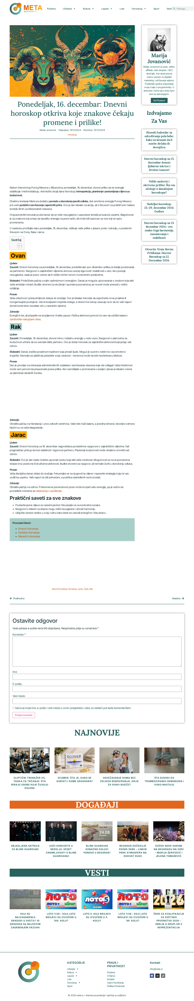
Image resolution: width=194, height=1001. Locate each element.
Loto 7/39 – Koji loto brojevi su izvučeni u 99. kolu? (133, 917)
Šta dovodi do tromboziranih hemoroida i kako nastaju (164, 781)
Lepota (105, 8)
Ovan (86, 589)
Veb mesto (18, 696)
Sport (156, 8)
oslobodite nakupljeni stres (25, 319)
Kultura (86, 8)
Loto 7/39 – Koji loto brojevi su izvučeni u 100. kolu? (61, 917)
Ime (14, 672)
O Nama (111, 975)
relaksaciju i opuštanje (49, 491)
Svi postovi (159, 100)
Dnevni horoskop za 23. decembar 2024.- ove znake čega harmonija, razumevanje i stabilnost (159, 230)
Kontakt (110, 979)
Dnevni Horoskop (28, 528)
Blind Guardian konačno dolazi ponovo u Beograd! (97, 849)
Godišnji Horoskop (28, 532)
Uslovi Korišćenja (115, 982)
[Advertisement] (72, 165)
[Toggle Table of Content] (18, 245)
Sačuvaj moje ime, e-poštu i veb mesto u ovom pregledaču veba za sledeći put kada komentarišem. (73, 708)
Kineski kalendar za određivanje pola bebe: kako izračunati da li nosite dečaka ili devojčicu (159, 140)
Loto (122, 8)
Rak (91, 589)
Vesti (169, 8)
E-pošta (17, 684)
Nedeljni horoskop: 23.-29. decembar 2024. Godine (159, 207)
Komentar (19, 634)
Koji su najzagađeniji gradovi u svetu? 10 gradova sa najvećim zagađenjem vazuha (25, 920)
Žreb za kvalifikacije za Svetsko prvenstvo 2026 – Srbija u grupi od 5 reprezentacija (168, 920)
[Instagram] (157, 976)
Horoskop (137, 8)
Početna (51, 8)
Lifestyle (67, 8)
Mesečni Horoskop (29, 536)
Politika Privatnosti (116, 986)
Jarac (80, 589)
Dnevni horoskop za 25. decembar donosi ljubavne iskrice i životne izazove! (159, 164)
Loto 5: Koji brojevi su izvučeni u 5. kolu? (97, 917)
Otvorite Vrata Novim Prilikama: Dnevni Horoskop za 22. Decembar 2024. (159, 254)
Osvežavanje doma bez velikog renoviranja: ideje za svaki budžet (119, 781)
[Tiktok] (163, 976)
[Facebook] (152, 976)
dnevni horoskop (59, 589)
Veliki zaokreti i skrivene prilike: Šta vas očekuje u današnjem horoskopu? (159, 187)
